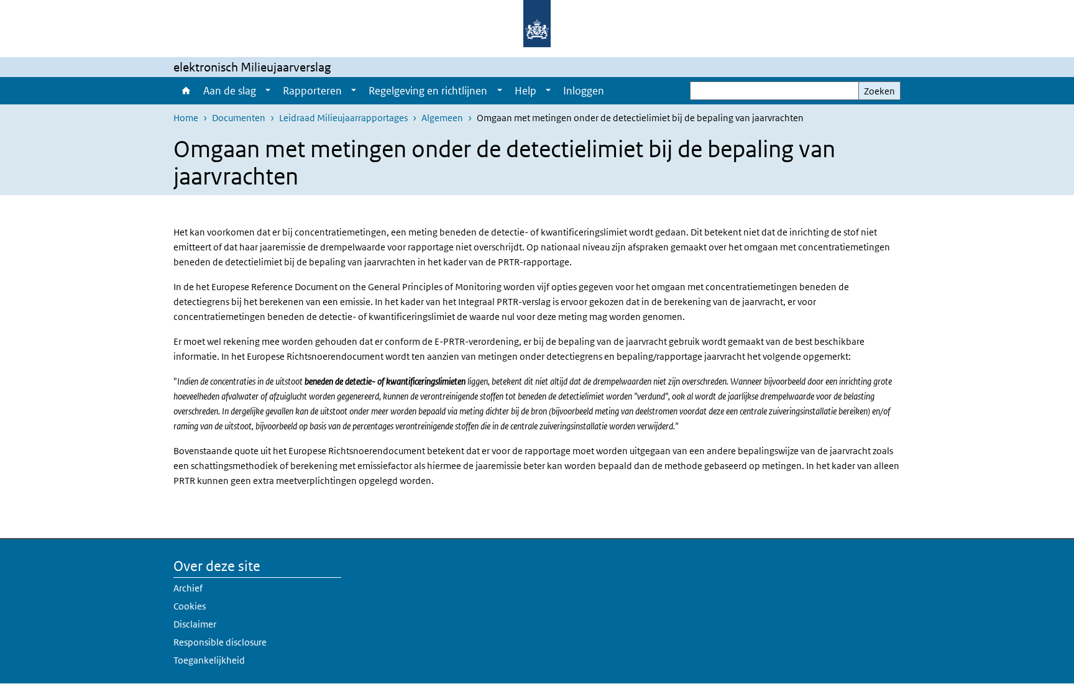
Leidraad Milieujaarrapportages (343, 118)
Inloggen (583, 91)
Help (525, 91)
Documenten (238, 118)
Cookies (189, 606)
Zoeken (879, 91)
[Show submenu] (268, 90)
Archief (188, 588)
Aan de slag (229, 91)
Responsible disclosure (220, 642)
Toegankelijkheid (209, 660)
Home (185, 90)
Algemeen (442, 118)
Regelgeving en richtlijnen (428, 91)
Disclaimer (194, 624)
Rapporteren (312, 91)
